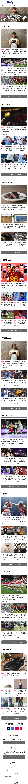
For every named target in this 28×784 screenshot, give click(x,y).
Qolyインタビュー (10, 770)
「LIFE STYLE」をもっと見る (14, 718)
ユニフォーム (9, 767)
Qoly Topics (6, 104)
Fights (4, 494)
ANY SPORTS (7, 572)
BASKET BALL (7, 416)
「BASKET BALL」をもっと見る (14, 486)
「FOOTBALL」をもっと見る (14, 330)
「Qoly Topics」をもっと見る (14, 174)
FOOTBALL (6, 260)
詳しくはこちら (14, 742)
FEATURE (5, 26)
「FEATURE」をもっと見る (14, 96)
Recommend (6, 182)
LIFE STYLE (6, 650)
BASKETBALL (18, 773)
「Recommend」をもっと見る (14, 252)
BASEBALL (6, 338)
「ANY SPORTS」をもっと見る (14, 642)
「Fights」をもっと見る (14, 564)
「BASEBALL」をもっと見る (14, 408)
